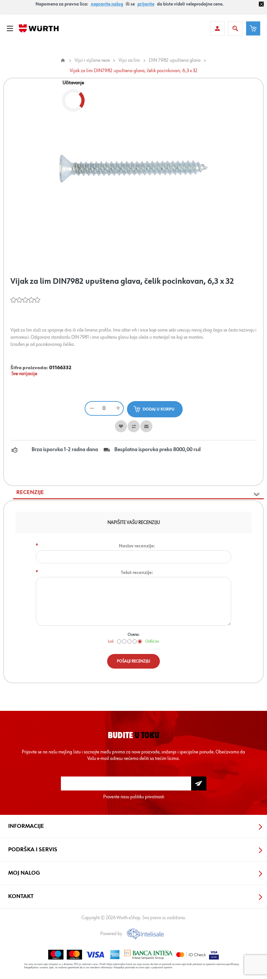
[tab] (138, 492)
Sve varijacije (24, 373)
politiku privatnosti (147, 796)
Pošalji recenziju (133, 661)
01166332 (60, 368)
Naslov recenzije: (137, 545)
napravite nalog (107, 4)
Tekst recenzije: (137, 572)
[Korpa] (253, 28)
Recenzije (30, 492)
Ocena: (134, 635)
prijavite (145, 4)
